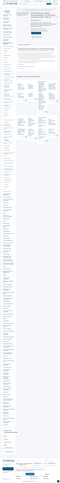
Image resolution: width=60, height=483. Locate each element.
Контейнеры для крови (8, 180)
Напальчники (6, 62)
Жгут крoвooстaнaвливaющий (8, 166)
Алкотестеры (6, 186)
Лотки (5, 156)
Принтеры (5, 318)
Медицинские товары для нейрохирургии (7, 257)
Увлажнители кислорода (8, 343)
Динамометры (6, 182)
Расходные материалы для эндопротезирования (8, 260)
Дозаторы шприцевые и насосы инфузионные (7, 353)
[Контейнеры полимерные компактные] (32, 86)
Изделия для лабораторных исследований (9, 153)
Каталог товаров (7, 11)
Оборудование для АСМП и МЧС (8, 282)
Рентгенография (6, 238)
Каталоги (18, 478)
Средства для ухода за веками (8, 143)
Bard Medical (5, 424)
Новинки (18, 476)
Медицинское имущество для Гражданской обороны (8, 272)
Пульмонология (6, 223)
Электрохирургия (6, 231)
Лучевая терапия (6, 254)
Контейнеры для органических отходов (8, 80)
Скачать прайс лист (37, 37)
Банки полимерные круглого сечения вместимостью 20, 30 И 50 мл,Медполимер (21, 132)
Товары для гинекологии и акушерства (8, 200)
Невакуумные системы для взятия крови (8, 132)
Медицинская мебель (7, 316)
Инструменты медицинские (5, 40)
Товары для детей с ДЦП (8, 323)
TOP (58, 481)
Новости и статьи (34, 478)
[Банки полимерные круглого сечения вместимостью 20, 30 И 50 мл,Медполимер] (21, 122)
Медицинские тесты (7, 191)
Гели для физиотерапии (8, 134)
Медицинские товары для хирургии (7, 15)
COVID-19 (5, 275)
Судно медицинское (7, 55)
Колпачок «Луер (7, 145)
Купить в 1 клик (37, 33)
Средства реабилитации (8, 233)
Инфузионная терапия (7, 207)
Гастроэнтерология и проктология (7, 210)
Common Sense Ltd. (7, 442)
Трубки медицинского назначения (8, 175)
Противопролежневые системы (7, 326)
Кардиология (5, 396)
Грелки (5, 53)
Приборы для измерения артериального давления (8, 90)
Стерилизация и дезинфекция (6, 374)
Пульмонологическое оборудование (7, 384)
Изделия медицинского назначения (8, 43)
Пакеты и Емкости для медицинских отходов (7, 32)
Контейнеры (6, 140)
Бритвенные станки (7, 248)
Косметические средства (8, 242)
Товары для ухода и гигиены (8, 331)
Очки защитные (7, 172)
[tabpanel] (37, 58)
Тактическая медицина (7, 240)
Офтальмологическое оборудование (7, 389)
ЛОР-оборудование (7, 386)
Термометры (6, 50)
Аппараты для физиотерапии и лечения (8, 419)
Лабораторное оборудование (6, 413)
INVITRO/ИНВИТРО (6, 301)
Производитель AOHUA (7, 295)
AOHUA (5, 436)
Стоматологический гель (8, 119)
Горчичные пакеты (7, 64)
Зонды (4, 213)
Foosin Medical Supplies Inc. (8, 448)
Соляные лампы (7, 48)
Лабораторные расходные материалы (7, 216)
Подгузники (5, 205)
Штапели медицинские (8, 71)
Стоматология (6, 202)
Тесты (5, 117)
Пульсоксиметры (7, 177)
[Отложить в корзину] (26, 100)
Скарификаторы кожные (8, 82)
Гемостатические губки (8, 163)
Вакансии (46, 476)
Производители (9, 451)
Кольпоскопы (5, 392)
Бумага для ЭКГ (7, 108)
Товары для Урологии (7, 197)
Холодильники (6, 308)
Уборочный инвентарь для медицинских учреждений (8, 264)
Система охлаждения (7, 328)
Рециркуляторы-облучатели (8, 336)
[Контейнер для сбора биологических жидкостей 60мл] (21, 86)
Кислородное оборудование (6, 334)
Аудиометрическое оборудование (7, 406)
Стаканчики (6, 110)
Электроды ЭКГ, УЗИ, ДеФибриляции (7, 194)
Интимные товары (6, 306)
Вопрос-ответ (33, 476)
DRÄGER (5, 445)
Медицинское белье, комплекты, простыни (7, 25)
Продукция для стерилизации (6, 19)
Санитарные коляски (7, 367)
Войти (55, 1)
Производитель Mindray (7, 286)
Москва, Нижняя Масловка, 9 (11, 1)
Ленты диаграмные (7, 158)
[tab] (24, 44)
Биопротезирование (7, 268)
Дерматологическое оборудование (7, 422)
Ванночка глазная (7, 66)
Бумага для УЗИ (7, 148)
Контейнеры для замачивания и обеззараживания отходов (9, 95)
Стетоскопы (6, 122)
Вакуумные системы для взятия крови (8, 102)
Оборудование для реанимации (6, 370)
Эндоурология (6, 235)
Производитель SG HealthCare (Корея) (9, 293)
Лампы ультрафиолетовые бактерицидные (8, 347)
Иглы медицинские (6, 34)
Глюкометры (6, 115)
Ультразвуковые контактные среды (7, 125)
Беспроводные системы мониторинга (8, 311)
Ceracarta (6, 439)
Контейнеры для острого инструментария (8, 74)
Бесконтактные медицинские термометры (9, 410)
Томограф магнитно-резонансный (7, 365)
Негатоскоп (5, 356)
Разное (4, 266)
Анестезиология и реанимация (6, 22)
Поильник (5, 57)
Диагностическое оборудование (6, 278)
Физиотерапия (6, 320)
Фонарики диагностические (9, 77)
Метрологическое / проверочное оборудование (7, 377)
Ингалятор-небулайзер (7, 339)
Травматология (6, 218)
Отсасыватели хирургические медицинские (9, 350)
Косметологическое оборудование (7, 290)
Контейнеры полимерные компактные (30, 95)
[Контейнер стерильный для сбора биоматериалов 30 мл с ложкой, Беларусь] (32, 122)
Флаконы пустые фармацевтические (7, 99)
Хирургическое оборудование (6, 403)
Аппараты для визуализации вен (8, 361)
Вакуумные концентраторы (8, 314)
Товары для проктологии (8, 303)
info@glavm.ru (6, 472)
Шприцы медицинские (7, 37)
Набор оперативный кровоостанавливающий (8, 169)
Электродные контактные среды (8, 128)
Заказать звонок (47, 1)
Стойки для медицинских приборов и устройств (8, 400)
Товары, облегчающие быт (9, 46)
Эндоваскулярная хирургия (6, 226)
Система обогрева (6, 380)
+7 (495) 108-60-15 (39, 1)
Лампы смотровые (6, 394)
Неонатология (6, 415)
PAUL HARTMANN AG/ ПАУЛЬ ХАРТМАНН (7, 246)
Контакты (46, 478)
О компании (46, 474)
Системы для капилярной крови (7, 106)
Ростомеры (6, 184)
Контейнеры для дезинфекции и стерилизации (7, 86)
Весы (5, 189)
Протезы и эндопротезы (7, 284)
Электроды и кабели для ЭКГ (9, 160)
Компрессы (6, 113)
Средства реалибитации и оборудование (8, 299)
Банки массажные (7, 69)
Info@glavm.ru (28, 1)
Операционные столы (7, 358)
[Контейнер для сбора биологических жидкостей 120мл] (52, 122)
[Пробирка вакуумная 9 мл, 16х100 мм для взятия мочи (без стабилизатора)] (52, 86)
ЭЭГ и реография (7, 150)
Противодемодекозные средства (8, 137)
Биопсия (4, 221)
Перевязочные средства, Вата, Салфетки (8, 29)
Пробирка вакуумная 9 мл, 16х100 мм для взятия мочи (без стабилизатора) (52, 96)
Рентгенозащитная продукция (7, 251)
